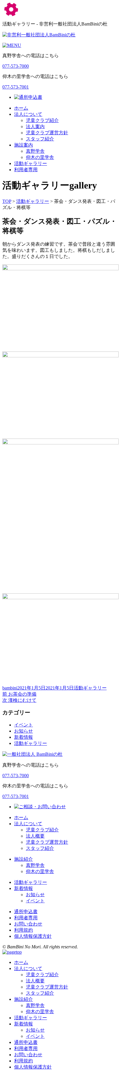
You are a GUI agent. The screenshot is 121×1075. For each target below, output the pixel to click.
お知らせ (23, 730)
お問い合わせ (28, 923)
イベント (23, 724)
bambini (9, 687)
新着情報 (23, 737)
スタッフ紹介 (40, 138)
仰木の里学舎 (40, 157)
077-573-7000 (15, 66)
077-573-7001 (15, 86)
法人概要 (35, 835)
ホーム (21, 108)
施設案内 (23, 144)
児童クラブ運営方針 (47, 132)
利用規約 (23, 930)
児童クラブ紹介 (42, 120)
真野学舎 (35, 151)
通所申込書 (26, 911)
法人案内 (35, 126)
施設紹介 (23, 859)
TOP (6, 201)
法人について (28, 114)
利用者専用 (26, 169)
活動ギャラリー (30, 163)
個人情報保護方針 (33, 936)
